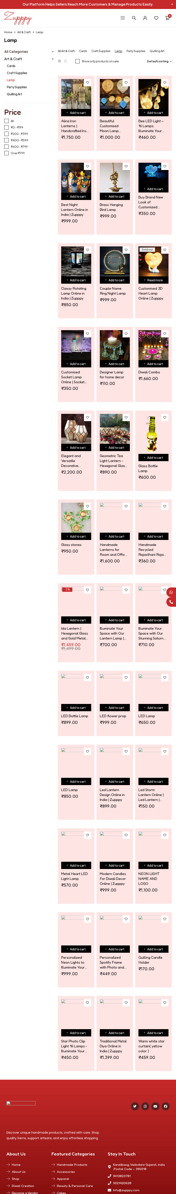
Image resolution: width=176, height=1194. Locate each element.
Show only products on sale (100, 61)
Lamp (11, 80)
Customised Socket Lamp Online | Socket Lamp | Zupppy (73, 377)
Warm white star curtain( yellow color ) (151, 1046)
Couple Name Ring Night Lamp (113, 290)
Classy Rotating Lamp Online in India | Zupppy (73, 293)
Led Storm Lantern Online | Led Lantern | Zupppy (151, 794)
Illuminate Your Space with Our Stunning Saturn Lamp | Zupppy (150, 633)
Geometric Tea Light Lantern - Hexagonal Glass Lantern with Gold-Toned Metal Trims (113, 460)
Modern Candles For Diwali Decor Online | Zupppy (113, 878)
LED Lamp (146, 716)
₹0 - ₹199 (17, 127)
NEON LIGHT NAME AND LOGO (148, 878)
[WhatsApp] (171, 592)
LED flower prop (113, 716)
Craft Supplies (17, 73)
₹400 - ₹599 (19, 140)
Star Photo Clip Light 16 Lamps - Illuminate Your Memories (74, 1046)
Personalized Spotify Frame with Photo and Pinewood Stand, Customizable (113, 962)
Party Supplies (17, 87)
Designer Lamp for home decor (112, 374)
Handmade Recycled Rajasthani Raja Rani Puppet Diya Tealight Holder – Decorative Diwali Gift (152, 549)
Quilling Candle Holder (150, 959)
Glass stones (71, 544)
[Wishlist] (156, 18)
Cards (11, 66)
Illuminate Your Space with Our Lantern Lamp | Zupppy (112, 633)
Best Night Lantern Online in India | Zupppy (74, 209)
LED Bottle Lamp (74, 716)
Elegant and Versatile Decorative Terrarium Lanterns (71, 460)
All (12, 121)
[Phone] (171, 602)
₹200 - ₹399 (19, 134)
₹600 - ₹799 (19, 146)
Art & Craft (24, 32)
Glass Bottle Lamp (148, 468)
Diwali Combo (149, 372)
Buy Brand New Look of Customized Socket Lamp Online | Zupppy (150, 202)
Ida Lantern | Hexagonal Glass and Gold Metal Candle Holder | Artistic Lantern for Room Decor (74, 633)
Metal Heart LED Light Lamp (74, 876)
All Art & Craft (66, 51)
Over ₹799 (18, 153)
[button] (76, 112)
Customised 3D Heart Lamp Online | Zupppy (150, 293)
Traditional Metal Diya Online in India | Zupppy (113, 1046)
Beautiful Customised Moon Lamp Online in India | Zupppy (111, 126)
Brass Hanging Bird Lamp (111, 207)
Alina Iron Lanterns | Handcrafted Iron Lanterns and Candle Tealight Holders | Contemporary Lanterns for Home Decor (74, 126)
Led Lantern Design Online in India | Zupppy (112, 794)
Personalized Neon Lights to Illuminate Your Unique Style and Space (74, 962)
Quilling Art (14, 94)
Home (8, 32)
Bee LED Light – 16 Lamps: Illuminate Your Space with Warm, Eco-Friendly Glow (151, 126)
